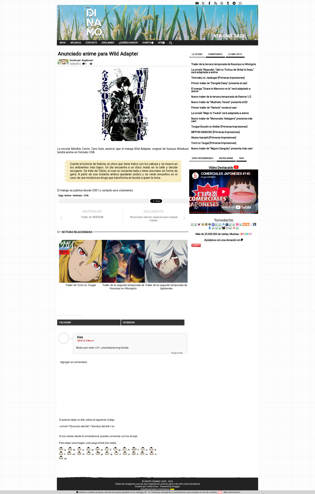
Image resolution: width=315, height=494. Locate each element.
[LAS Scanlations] (213, 224)
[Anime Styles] (233, 224)
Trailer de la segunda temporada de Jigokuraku (166, 286)
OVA (86, 195)
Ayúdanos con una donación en (222, 240)
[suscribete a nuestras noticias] (215, 3)
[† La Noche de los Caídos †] (192, 224)
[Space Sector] (216, 228)
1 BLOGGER (65, 322)
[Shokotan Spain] (237, 224)
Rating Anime (226, 158)
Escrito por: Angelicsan (81, 60)
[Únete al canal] (234, 3)
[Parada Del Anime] (226, 224)
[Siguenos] (221, 3)
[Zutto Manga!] (230, 224)
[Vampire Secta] (206, 224)
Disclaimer (108, 42)
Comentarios (215, 54)
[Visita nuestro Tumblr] (228, 3)
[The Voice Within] (227, 228)
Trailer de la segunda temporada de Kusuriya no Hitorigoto (123, 286)
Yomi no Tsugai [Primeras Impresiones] (213, 143)
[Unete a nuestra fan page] (209, 3)
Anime (67, 195)
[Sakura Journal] (234, 228)
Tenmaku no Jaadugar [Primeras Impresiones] (218, 77)
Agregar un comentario (73, 362)
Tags (241, 158)
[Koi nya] (220, 224)
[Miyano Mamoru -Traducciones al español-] (244, 224)
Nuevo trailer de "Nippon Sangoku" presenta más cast (221, 148)
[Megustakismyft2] (209, 228)
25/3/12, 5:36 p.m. (85, 340)
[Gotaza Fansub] (213, 228)
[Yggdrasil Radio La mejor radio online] (195, 224)
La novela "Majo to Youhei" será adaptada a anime (220, 113)
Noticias (77, 195)
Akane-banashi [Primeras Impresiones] (213, 137)
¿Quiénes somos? (128, 42)
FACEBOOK (128, 322)
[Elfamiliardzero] (254, 224)
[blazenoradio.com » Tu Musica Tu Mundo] (247, 224)
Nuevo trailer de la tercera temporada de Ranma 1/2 (221, 96)
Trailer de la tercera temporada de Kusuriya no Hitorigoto (223, 64)
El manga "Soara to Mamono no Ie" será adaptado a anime (220, 90)
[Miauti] (199, 224)
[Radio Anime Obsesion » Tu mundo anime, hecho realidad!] (223, 224)
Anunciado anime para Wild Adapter (98, 53)
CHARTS (146, 42)
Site (160, 42)
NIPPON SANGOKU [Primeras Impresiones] (215, 132)
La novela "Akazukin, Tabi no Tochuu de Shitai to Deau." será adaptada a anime (222, 71)
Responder (177, 353)
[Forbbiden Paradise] (216, 224)
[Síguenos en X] (203, 3)
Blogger (176, 486)
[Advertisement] (112, 304)
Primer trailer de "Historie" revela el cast (214, 107)
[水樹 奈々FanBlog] (209, 224)
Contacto (91, 42)
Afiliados (75, 42)
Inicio (63, 42)
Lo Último (197, 54)
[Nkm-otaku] (223, 228)
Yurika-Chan (152, 486)
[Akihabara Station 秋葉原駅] (251, 224)
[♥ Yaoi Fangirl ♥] (202, 224)
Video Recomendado (202, 158)
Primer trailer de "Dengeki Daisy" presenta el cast (219, 83)
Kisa (80, 337)
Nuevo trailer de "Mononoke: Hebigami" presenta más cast (221, 120)
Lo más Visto (235, 54)
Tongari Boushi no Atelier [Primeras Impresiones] (219, 126)
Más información (232, 492)
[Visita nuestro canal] (197, 3)
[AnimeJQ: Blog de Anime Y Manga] (237, 228)
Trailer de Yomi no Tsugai (80, 285)
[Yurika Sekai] (240, 224)
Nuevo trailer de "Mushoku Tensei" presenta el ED (219, 102)
